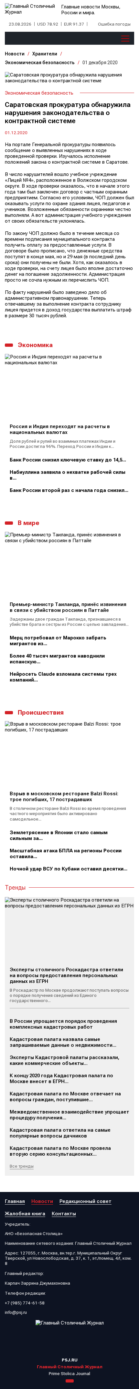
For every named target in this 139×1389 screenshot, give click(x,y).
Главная (15, 1201)
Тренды (15, 888)
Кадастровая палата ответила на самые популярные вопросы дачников (60, 1133)
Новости (15, 53)
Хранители (44, 53)
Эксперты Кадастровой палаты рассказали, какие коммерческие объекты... (64, 1060)
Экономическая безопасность (40, 62)
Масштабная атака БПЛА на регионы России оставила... (66, 853)
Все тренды (22, 1166)
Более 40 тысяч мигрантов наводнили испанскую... (57, 659)
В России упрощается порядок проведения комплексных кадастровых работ (63, 1024)
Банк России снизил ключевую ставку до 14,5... (68, 460)
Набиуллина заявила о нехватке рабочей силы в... (67, 475)
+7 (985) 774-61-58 (25, 1302)
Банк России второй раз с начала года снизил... (69, 490)
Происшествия (41, 712)
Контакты (64, 1214)
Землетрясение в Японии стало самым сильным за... (59, 835)
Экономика (35, 345)
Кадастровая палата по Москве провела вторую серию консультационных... (60, 1151)
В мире (28, 523)
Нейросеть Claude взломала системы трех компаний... (63, 677)
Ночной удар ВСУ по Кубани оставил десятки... (68, 869)
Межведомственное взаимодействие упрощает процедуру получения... (69, 1115)
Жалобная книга (25, 1214)
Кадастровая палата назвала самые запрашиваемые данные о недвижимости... (63, 1042)
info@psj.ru (16, 1312)
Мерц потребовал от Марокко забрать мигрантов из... (58, 641)
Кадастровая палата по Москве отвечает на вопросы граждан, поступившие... (65, 1097)
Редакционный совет (85, 1201)
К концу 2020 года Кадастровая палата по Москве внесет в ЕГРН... (61, 1078)
